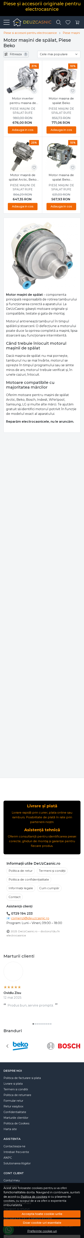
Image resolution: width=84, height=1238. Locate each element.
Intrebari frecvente (16, 1152)
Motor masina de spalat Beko (61, 101)
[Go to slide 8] (46, 1024)
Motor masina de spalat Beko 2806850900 (61, 177)
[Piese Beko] (20, 1053)
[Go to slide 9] (48, 1024)
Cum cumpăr (49, 888)
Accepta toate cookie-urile (42, 1214)
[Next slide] (76, 1046)
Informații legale (21, 888)
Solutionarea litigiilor (17, 1163)
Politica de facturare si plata (22, 1078)
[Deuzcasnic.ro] (30, 22)
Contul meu (12, 1180)
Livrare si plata (13, 1083)
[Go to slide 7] (45, 1024)
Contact (15, 897)
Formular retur (13, 1100)
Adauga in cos (22, 130)
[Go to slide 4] (39, 1024)
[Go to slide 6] (43, 1024)
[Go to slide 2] (35, 1024)
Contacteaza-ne (14, 1146)
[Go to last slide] (7, 1046)
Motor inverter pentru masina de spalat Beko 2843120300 (23, 101)
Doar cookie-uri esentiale (42, 1222)
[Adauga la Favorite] (34, 90)
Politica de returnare (17, 1095)
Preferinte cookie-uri (42, 1231)
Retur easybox (13, 1106)
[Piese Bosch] (63, 1053)
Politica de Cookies (16, 1123)
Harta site (10, 1129)
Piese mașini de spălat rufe (22, 111)
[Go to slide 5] (41, 1024)
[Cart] (77, 22)
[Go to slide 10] (50, 1024)
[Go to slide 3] (37, 1024)
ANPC (8, 1157)
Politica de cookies (34, 1196)
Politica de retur (21, 871)
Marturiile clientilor (16, 1118)
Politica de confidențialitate (29, 879)
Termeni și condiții (52, 871)
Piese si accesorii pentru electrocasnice (30, 33)
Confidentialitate (15, 1112)
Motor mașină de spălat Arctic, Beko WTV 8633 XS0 (23, 177)
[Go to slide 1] (33, 1024)
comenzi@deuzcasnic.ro (30, 918)
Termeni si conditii (16, 1089)
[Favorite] (68, 22)
